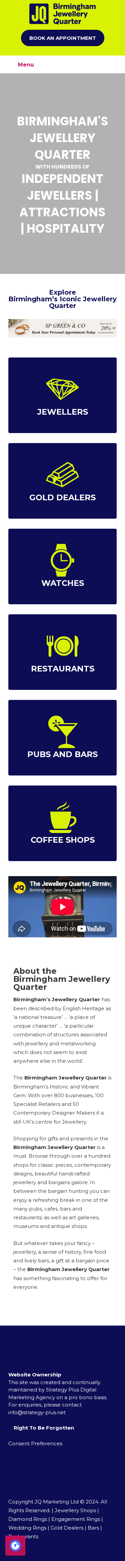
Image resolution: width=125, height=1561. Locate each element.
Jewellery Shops (75, 1510)
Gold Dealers (62, 497)
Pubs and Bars (62, 754)
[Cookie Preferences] (15, 1546)
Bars (93, 1528)
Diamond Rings (27, 1519)
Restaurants (62, 668)
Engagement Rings (75, 1519)
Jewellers (62, 412)
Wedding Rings (27, 1528)
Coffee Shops (63, 840)
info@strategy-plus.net (37, 1412)
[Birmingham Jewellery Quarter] (62, 13)
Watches (62, 583)
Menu (25, 65)
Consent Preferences (35, 1443)
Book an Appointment (62, 38)
